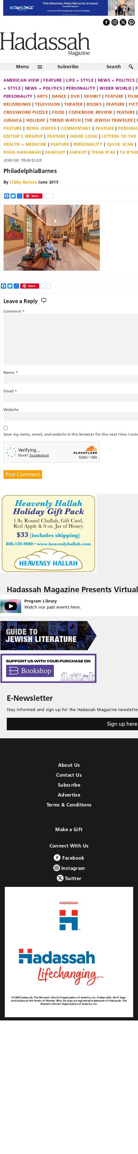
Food (58, 125)
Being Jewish (41, 141)
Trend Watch (65, 133)
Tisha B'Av (103, 165)
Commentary (75, 141)
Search (114, 80)
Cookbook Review (90, 125)
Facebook (72, 871)
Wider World (115, 101)
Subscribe (68, 80)
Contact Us (69, 788)
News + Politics (43, 101)
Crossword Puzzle (26, 125)
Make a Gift (68, 843)
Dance (59, 109)
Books (94, 117)
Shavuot (55, 165)
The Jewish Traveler (109, 133)
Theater (73, 117)
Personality (80, 101)
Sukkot (78, 165)
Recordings (17, 117)
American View (21, 93)
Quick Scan (120, 157)
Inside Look (84, 149)
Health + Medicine (25, 157)
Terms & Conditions (69, 818)
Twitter (73, 892)
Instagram (72, 882)
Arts (42, 109)
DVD (75, 109)
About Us (69, 778)
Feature (52, 93)
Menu (22, 80)
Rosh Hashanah (22, 165)
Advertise (69, 808)
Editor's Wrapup (23, 149)
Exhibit (92, 109)
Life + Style (80, 93)
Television (47, 117)
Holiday (36, 133)
